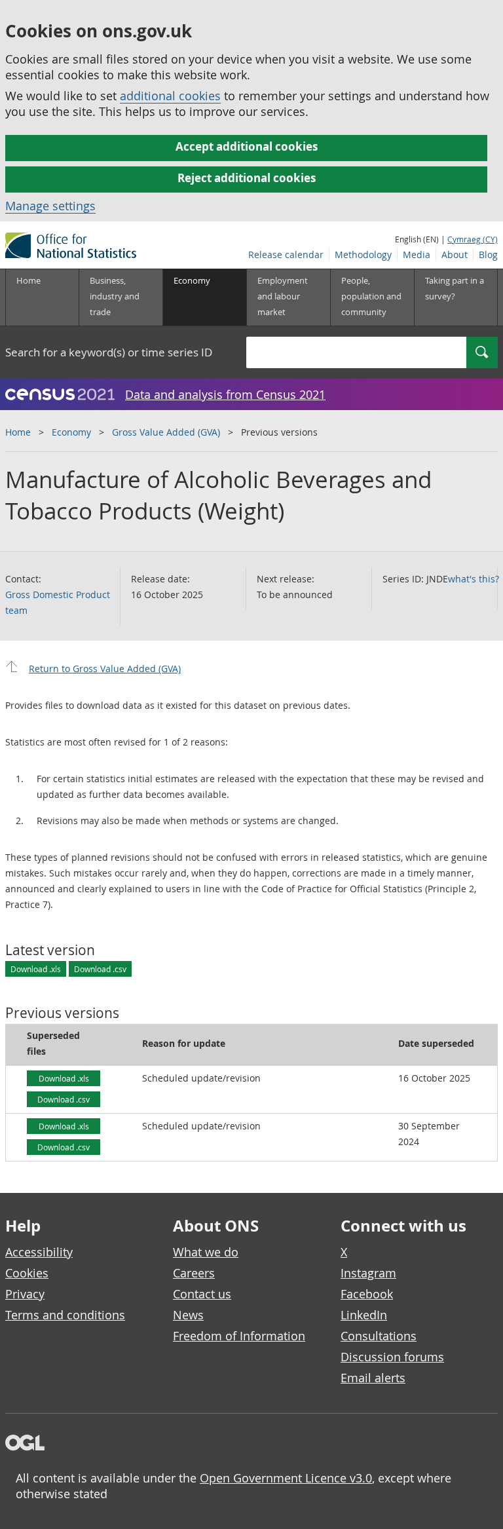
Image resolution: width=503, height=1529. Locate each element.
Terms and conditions (65, 1315)
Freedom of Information (239, 1336)
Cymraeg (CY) (472, 239)
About (454, 254)
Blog (488, 254)
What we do (205, 1252)
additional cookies (170, 96)
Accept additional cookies (247, 146)
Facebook (367, 1294)
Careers (194, 1273)
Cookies (26, 1273)
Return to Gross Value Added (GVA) (105, 668)
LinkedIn (364, 1315)
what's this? (473, 579)
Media (416, 254)
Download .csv (100, 969)
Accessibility (39, 1252)
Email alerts (373, 1378)
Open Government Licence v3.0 (286, 1478)
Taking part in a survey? (454, 288)
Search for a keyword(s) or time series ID (108, 352)
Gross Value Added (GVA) (166, 432)
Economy (71, 432)
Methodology (363, 254)
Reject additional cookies (246, 177)
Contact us (202, 1294)
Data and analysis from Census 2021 (225, 394)
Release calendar (286, 254)
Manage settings (50, 206)
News (188, 1315)
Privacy (25, 1294)
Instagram (368, 1273)
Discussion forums (392, 1357)
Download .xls (35, 969)
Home (28, 280)
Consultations (379, 1336)
